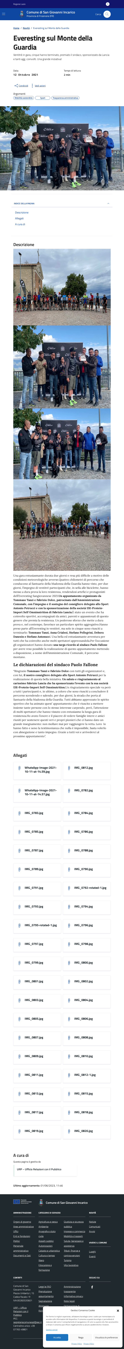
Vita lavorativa (71, 1265)
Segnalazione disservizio (45, 1303)
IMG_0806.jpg (83, 1019)
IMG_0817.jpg (34, 1112)
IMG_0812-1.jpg (85, 1075)
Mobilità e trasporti (73, 1236)
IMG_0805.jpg (34, 1019)
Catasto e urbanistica (49, 1250)
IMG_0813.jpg (34, 1093)
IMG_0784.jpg (83, 813)
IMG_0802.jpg (83, 981)
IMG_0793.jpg (34, 906)
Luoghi (92, 1251)
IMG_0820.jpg (83, 1131)
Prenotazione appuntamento (46, 1294)
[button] (117, 1310)
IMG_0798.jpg (83, 944)
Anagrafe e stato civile (47, 1234)
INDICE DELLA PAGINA (24, 203)
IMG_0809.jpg (34, 1056)
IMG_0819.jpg (34, 1131)
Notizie (92, 1221)
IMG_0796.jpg (83, 925)
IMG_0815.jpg (83, 1093)
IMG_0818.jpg (83, 1112)
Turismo (67, 1260)
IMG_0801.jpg (34, 981)
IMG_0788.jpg (83, 850)
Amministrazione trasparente (72, 1289)
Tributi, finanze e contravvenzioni (72, 1253)
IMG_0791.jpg (34, 888)
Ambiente (43, 1226)
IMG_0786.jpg (83, 832)
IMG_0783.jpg (34, 813)
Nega (80, 1337)
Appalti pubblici (46, 1241)
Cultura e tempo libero (47, 1258)
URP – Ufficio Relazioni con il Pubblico (39, 1169)
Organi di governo (22, 1221)
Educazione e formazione (45, 1267)
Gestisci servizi (51, 1329)
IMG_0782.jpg (83, 790)
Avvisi (92, 1231)
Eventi (92, 1256)
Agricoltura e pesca (48, 1221)
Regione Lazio (19, 4)
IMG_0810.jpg (83, 1056)
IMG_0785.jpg (34, 832)
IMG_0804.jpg (83, 1000)
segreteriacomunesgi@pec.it (27, 1322)
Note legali (69, 1301)
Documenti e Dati (22, 1255)
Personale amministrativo (20, 1248)
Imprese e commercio (74, 1231)
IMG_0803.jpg (34, 1000)
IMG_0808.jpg (83, 1037)
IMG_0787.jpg (34, 850)
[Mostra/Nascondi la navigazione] (3, 14)
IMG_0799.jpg (34, 962)
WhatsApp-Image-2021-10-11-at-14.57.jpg (41, 792)
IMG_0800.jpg (83, 962)
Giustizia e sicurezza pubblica (74, 1224)
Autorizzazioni (45, 1246)
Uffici (15, 1231)
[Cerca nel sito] (107, 14)
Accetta (57, 1337)
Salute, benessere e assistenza (73, 1243)
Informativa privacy (73, 1296)
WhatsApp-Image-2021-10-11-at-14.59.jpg (41, 770)
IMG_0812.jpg (83, 768)
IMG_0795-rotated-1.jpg (41, 925)
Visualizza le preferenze (106, 1337)
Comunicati (94, 1226)
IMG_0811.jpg (34, 1075)
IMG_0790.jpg (83, 869)
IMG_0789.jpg (34, 869)
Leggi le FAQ (45, 1286)
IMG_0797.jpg (34, 944)
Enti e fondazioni (21, 1236)
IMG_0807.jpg (34, 1037)
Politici (16, 1241)
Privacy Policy (76, 1343)
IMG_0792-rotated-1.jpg (90, 888)
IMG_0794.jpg (83, 906)
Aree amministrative (23, 1226)
